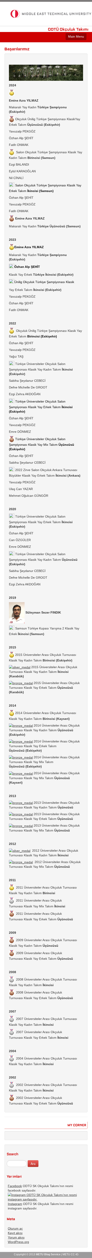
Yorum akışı (16, 1237)
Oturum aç (15, 1228)
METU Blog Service (48, 1254)
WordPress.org (18, 1242)
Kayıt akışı (15, 1233)
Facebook (15, 1186)
